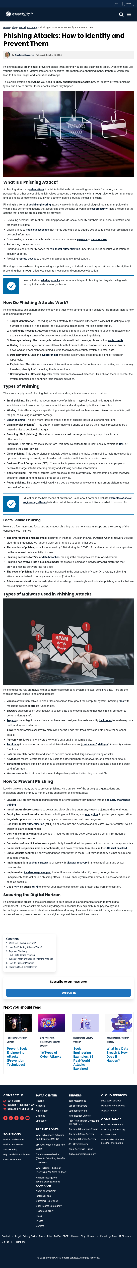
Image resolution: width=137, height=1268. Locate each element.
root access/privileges (95, 744)
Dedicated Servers (77, 1105)
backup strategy (38, 862)
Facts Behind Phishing (24, 955)
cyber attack (36, 189)
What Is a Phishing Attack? (22, 943)
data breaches (50, 557)
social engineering (40, 204)
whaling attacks (50, 280)
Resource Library (44, 1211)
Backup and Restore (13, 1139)
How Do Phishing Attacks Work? (25, 947)
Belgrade (40, 1115)
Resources (92, 1236)
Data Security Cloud (111, 1100)
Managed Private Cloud (113, 1105)
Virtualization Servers (79, 1115)
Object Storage (108, 1110)
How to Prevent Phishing (21, 963)
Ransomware (13, 1038)
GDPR (65, 1236)
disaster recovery (77, 862)
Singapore (41, 1120)
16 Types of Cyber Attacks (50, 1055)
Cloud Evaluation (12, 1159)
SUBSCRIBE (68, 992)
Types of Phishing (18, 951)
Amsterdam (42, 1110)
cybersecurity (99, 208)
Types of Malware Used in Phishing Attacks (31, 959)
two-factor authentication (65, 249)
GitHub (5, 1242)
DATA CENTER (46, 1095)
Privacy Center (108, 1134)
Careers (40, 1226)
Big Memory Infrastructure (82, 1154)
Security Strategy (28, 27)
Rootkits (12, 744)
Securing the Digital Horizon (23, 967)
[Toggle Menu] (129, 14)
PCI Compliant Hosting (113, 1129)
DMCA (57, 1236)
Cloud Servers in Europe (80, 1149)
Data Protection (47, 1038)
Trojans (11, 720)
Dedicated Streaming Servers (83, 1129)
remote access (27, 258)
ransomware (99, 239)
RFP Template (18, 1242)
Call (117, 4)
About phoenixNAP (46, 1191)
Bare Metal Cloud (77, 1100)
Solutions (12, 1134)
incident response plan (37, 872)
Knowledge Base (108, 1236)
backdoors (105, 720)
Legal (18, 1236)
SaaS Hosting (10, 1149)
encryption (91, 814)
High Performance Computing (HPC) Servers (83, 1122)
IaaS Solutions (43, 1196)
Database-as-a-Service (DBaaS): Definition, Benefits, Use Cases (50, 1158)
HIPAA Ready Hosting (112, 1124)
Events (39, 1221)
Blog (14, 27)
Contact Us (7, 1236)
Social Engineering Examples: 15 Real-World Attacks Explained (83, 1059)
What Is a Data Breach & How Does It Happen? (117, 1055)
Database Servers (77, 1110)
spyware (82, 239)
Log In (128, 4)
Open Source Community (49, 1206)
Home (6, 27)
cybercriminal (49, 354)
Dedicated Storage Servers (82, 1139)
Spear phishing (16, 419)
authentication (35, 824)
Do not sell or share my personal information (112, 1141)
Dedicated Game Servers (81, 1134)
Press (39, 1216)
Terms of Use (45, 1236)
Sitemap (75, 1236)
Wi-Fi (35, 886)
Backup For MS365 (13, 1144)
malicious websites (37, 229)
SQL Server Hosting (78, 1144)
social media (115, 340)
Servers (75, 1095)
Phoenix (40, 1100)
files (121, 701)
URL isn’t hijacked (116, 848)
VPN (16, 886)
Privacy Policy (30, 1236)
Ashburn (40, 1105)
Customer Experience (47, 1201)
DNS (121, 444)
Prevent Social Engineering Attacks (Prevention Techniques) (17, 1057)
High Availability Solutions (16, 1154)
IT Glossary (125, 1236)
